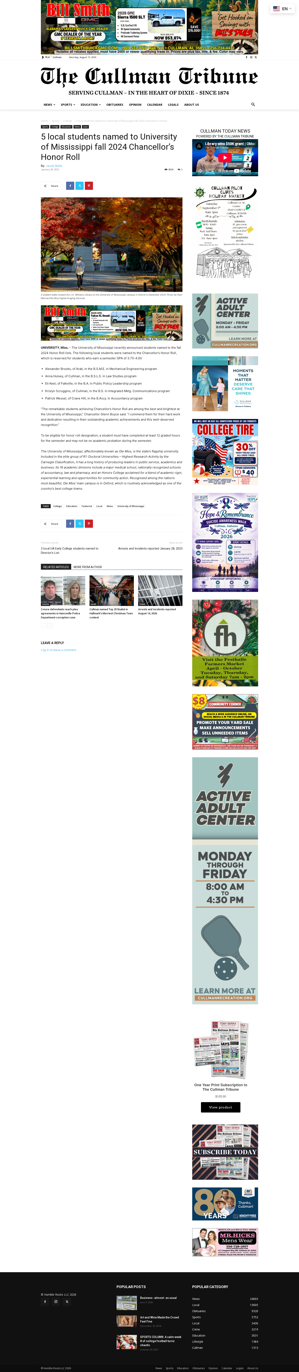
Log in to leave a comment (58, 650)
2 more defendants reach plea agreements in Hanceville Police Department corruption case (60, 613)
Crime (142, 604)
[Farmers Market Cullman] (225, 643)
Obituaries (198, 1368)
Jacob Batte (54, 165)
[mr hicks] (225, 1242)
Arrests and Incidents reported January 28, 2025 (150, 548)
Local (85, 126)
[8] (111, 323)
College (67, 121)
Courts (45, 604)
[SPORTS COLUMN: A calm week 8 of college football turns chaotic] (127, 1342)
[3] (225, 383)
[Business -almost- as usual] (127, 1303)
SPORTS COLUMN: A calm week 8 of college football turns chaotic (160, 1341)
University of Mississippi (130, 506)
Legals (239, 1368)
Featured (87, 506)
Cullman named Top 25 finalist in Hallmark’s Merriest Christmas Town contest (111, 613)
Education (66, 126)
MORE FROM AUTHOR (88, 567)
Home (44, 121)
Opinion (213, 1368)
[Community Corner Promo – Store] (225, 721)
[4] (149, 27)
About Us (252, 1368)
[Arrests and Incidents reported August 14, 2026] (160, 590)
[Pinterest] (89, 186)
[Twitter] (255, 57)
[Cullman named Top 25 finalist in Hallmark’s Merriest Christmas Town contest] (111, 590)
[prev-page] (43, 625)
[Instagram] (251, 57)
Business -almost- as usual (158, 1297)
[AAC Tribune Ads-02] (225, 880)
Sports (55, 121)
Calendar (227, 1368)
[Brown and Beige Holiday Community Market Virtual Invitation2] (225, 231)
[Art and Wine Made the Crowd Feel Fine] (127, 1321)
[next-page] (49, 625)
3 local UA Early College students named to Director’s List (69, 551)
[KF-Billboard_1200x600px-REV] (225, 1204)
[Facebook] (246, 57)
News (77, 126)
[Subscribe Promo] (225, 1152)
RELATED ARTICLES (56, 567)
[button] (253, 105)
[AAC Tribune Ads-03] (225, 321)
